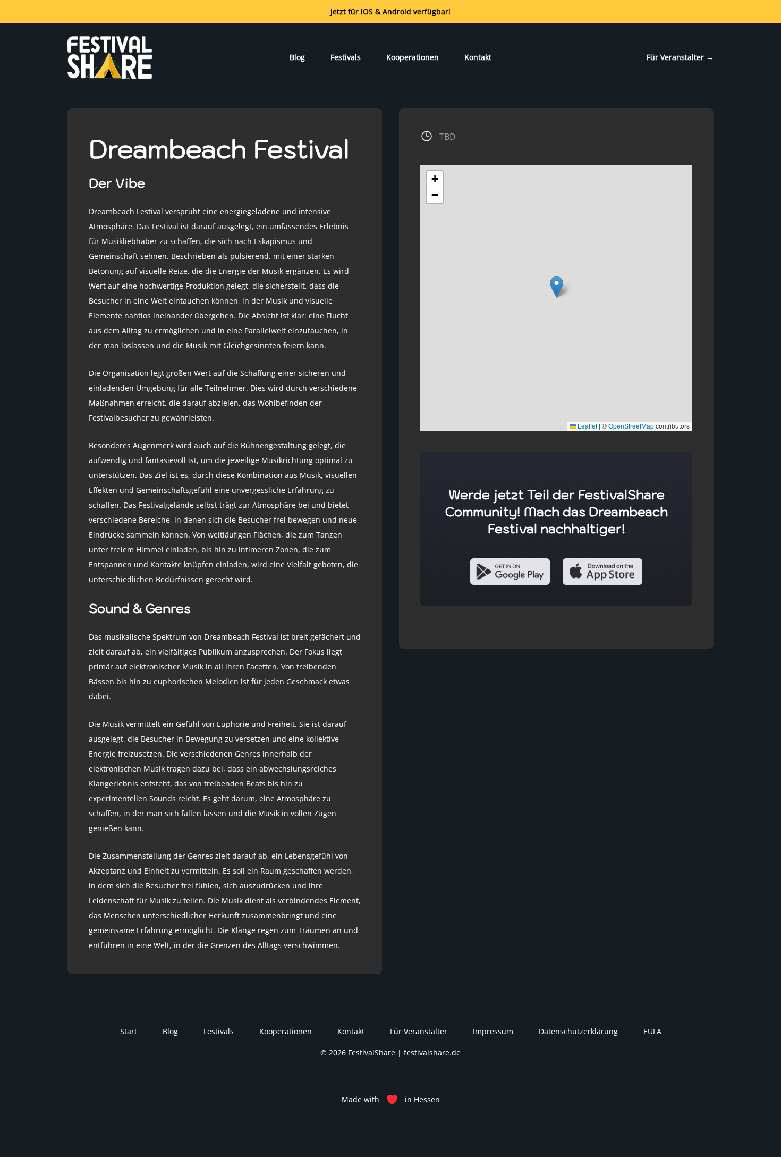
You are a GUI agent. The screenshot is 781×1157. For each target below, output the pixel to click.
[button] (556, 287)
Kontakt (477, 57)
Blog (297, 57)
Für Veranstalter (680, 57)
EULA (652, 1031)
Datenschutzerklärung (578, 1031)
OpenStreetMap (631, 425)
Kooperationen (412, 57)
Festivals (345, 57)
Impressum (493, 1031)
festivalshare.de (432, 1052)
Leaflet (586, 425)
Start (128, 1031)
